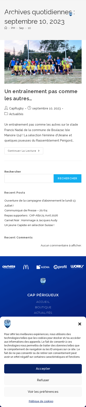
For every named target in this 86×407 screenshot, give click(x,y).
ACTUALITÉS (43, 313)
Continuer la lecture (25, 149)
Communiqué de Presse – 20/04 (25, 210)
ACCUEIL (43, 302)
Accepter (43, 369)
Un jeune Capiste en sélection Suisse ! (29, 225)
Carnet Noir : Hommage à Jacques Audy (30, 220)
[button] (80, 324)
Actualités (16, 114)
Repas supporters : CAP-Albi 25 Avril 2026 (31, 215)
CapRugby (16, 108)
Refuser (43, 380)
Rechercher (12, 171)
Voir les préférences (43, 392)
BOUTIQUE (43, 307)
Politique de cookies (41, 401)
